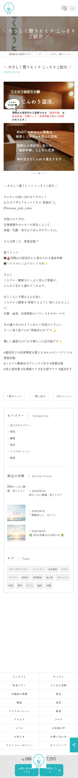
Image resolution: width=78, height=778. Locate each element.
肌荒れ (25, 577)
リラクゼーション (20, 451)
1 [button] (32, 173)
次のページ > (63, 396)
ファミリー (38, 569)
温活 (40, 585)
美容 (12, 445)
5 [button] (41, 173)
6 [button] (43, 173)
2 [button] (34, 173)
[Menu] (72, 8)
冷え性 (49, 577)
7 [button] (46, 173)
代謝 (48, 585)
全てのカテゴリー (20, 425)
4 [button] (39, 173)
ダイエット (62, 577)
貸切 (20, 585)
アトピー (13, 577)
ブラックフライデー (18, 569)
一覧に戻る (39, 396)
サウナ (64, 569)
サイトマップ (58, 745)
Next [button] (70, 128)
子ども (29, 585)
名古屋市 (52, 569)
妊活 (11, 585)
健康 (12, 438)
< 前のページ (14, 396)
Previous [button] (7, 128)
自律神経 (37, 577)
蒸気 (12, 431)
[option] (39, 126)
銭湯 (12, 458)
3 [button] (36, 173)
